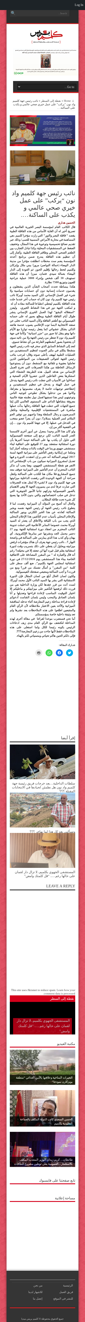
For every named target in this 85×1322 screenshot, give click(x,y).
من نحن (37, 1285)
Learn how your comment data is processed (59, 991)
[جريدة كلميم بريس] (45, 41)
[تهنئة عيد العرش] (42, 145)
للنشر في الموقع (63, 1298)
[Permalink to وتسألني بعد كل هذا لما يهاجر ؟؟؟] (42, 826)
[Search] (13, 13)
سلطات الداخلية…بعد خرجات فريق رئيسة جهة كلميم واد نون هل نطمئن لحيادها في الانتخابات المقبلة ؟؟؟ (43, 787)
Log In (79, 5)
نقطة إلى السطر (51, 100)
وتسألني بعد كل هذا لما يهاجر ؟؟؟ (52, 831)
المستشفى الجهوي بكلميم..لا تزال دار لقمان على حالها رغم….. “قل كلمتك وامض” (45, 874)
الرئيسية (68, 1285)
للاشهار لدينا (35, 1292)
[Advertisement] (42, 1231)
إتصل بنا (37, 1298)
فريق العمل (66, 1292)
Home (67, 100)
